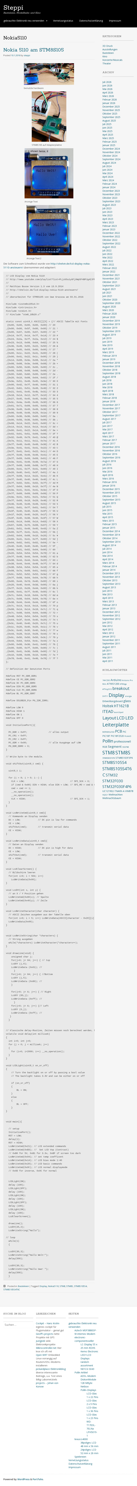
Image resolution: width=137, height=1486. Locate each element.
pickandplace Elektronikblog (51, 1369)
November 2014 (111, 534)
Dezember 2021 (111, 275)
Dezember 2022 (111, 232)
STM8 (62, 1286)
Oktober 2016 (109, 454)
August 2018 (109, 376)
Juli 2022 (106, 250)
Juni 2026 (107, 85)
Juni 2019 (107, 341)
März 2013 (108, 601)
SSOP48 (125, 747)
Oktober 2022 (109, 239)
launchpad (118, 712)
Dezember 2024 (111, 148)
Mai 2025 (107, 131)
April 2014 (107, 559)
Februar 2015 (109, 524)
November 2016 (111, 450)
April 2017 (107, 433)
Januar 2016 (108, 485)
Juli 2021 (106, 292)
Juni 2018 (107, 383)
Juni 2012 (107, 622)
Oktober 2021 (109, 282)
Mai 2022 (107, 257)
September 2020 (111, 303)
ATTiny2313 (107, 689)
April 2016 (107, 475)
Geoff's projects (44, 1333)
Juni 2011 (107, 654)
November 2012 (111, 615)
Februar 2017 (109, 440)
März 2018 (108, 394)
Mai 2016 (107, 471)
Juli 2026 (106, 82)
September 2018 (111, 373)
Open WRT (42, 1354)
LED (129, 718)
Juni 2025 (107, 127)
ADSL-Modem (88, 1376)
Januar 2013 (108, 608)
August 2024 (109, 162)
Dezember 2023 (111, 190)
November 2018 (111, 366)
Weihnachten (116, 794)
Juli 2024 (106, 166)
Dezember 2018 (111, 362)
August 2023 (109, 204)
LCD (121, 718)
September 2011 (111, 643)
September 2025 (111, 117)
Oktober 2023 (109, 197)
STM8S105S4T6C (11, 1289)
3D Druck (107, 45)
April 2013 (107, 597)
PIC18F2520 (117, 735)
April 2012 (107, 629)
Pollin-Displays (88, 1390)
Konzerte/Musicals (112, 59)
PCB (118, 731)
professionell (122, 741)
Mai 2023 (107, 215)
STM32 (112, 775)
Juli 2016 (106, 464)
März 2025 (108, 138)
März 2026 (108, 96)
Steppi (13, 8)
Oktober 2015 (109, 496)
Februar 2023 (109, 225)
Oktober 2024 (109, 155)
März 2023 (108, 222)
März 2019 (108, 352)
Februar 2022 (109, 268)
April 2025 (107, 134)
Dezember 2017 (111, 404)
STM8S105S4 (80, 1286)
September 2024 (111, 159)
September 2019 (111, 331)
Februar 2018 (109, 397)
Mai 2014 (107, 555)
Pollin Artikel (81, 1372)
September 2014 (111, 541)
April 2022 (107, 261)
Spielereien (80, 1456)
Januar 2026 (108, 103)
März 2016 (108, 478)
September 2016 (111, 457)
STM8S (69, 1286)
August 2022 (109, 247)
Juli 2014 (106, 548)
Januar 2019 (108, 359)
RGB (104, 746)
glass (127, 701)
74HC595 (106, 680)
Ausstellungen (109, 49)
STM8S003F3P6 (108, 758)
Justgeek (40, 1340)
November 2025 (111, 110)
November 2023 (111, 194)
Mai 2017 (107, 429)
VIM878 (129, 791)
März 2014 (108, 562)
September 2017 (111, 415)
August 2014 (109, 545)
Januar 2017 (108, 443)
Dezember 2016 (111, 447)
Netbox (85, 1386)
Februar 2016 (109, 482)
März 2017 (108, 436)
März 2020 (108, 310)
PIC (124, 731)
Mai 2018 (107, 387)
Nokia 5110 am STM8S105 (33, 50)
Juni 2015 (107, 510)
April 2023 (107, 218)
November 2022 (111, 236)
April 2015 (107, 517)
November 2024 (111, 152)
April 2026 (107, 92)
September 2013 (111, 583)
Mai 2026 (107, 89)
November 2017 (111, 408)
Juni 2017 (107, 425)
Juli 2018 (106, 380)
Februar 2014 (109, 566)
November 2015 (111, 492)
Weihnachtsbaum (111, 798)
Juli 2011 (106, 650)
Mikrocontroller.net (46, 1347)
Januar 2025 (108, 145)
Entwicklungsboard (112, 701)
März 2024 (108, 180)
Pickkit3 (127, 736)
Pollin (107, 741)
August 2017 (109, 418)
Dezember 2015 (111, 489)
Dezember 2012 (111, 611)
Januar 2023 (108, 229)
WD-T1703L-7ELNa (91, 1425)
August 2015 (109, 503)
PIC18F (106, 735)
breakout (120, 688)
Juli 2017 (106, 422)
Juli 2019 (106, 338)
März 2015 (108, 520)
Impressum (115, 20)
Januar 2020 (108, 317)
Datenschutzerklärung (91, 20)
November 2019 (111, 324)
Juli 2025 (106, 124)
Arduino (116, 680)
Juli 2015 (106, 506)
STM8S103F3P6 (124, 757)
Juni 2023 (107, 211)
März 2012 (108, 633)
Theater (106, 63)
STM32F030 (112, 780)
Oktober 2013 (109, 580)
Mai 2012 (107, 626)
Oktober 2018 (109, 369)
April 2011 (107, 661)
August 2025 (109, 120)
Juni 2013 (107, 590)
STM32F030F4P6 (116, 786)
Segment (115, 746)
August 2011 (109, 647)
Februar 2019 (109, 355)
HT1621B (121, 706)
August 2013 (109, 587)
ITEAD (107, 711)
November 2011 (111, 640)
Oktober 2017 (109, 411)
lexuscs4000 (81, 1439)
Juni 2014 (107, 552)
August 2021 (109, 289)
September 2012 (111, 619)
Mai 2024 (107, 173)
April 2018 (107, 390)
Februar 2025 (109, 141)
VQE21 (105, 795)
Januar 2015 (108, 527)
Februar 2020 (109, 313)
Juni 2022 (107, 254)
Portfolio (38, 1479)
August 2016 (109, 461)
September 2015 (111, 499)
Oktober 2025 (109, 113)
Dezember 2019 (111, 320)
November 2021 (111, 278)
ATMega (123, 684)
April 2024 (107, 176)
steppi (27, 55)
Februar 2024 (109, 183)
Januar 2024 (108, 187)
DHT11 (105, 696)
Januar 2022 (108, 271)
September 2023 (111, 201)
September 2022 (111, 243)
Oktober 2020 (109, 299)
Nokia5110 (53, 1286)
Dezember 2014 (111, 531)
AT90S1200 (113, 683)
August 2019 (109, 334)
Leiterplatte (115, 724)
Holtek (107, 706)
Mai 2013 (107, 594)
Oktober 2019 (109, 327)
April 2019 (107, 348)
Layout (109, 718)
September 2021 (111, 285)
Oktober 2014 (109, 538)
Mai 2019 (107, 345)
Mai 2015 (107, 513)
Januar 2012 (108, 636)
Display (43, 1286)
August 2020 (109, 306)
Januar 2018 (108, 401)
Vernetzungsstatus (63, 20)
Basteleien (23, 1286)
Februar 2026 (109, 99)
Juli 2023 (106, 208)
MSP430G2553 (108, 732)
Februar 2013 (109, 604)
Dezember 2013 (111, 573)
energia (128, 696)
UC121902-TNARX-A (113, 791)
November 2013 (111, 576)
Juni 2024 (107, 169)
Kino (104, 56)
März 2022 (108, 264)
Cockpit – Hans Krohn (47, 1323)
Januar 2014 (108, 569)
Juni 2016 (107, 468)
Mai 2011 (107, 657)
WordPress (23, 1479)
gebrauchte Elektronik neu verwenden (24, 20)
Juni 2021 (107, 296)
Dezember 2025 (111, 106)
